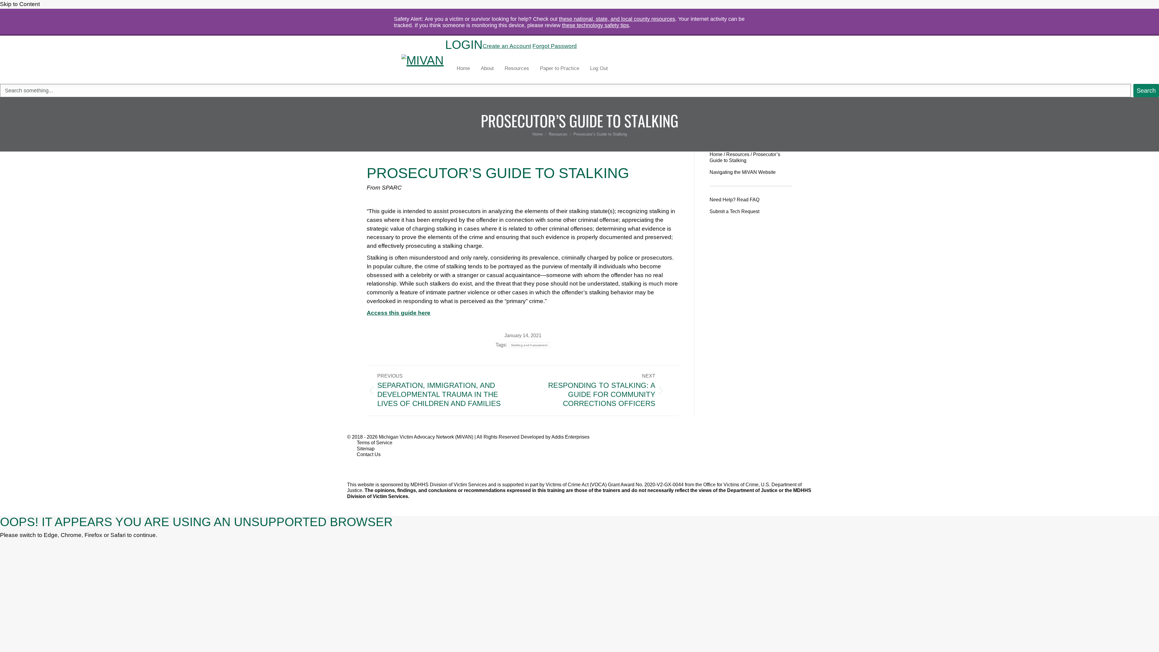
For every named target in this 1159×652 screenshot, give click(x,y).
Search (590, 46)
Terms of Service (374, 442)
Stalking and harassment (529, 345)
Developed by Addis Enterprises (555, 436)
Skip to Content (20, 4)
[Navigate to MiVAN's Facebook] (358, 465)
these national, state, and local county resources (617, 19)
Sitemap (366, 448)
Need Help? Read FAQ (734, 199)
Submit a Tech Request (734, 211)
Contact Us (369, 454)
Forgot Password (554, 46)
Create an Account (507, 46)
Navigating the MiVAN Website (743, 172)
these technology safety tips (595, 25)
